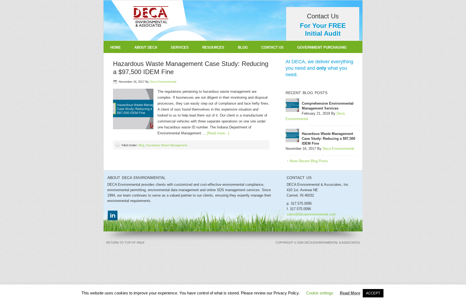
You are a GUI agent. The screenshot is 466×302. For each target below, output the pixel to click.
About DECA (145, 47)
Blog (243, 47)
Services (176, 47)
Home (115, 47)
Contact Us (272, 47)
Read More (350, 293)
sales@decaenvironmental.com (311, 214)
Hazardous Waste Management (166, 145)
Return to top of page (125, 242)
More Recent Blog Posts (309, 161)
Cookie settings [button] (319, 293)
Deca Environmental (163, 81)
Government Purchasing (322, 47)
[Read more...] (218, 133)
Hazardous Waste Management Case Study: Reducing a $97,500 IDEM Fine (328, 138)
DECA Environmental (233, 20)
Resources (213, 47)
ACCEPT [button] (373, 293)
